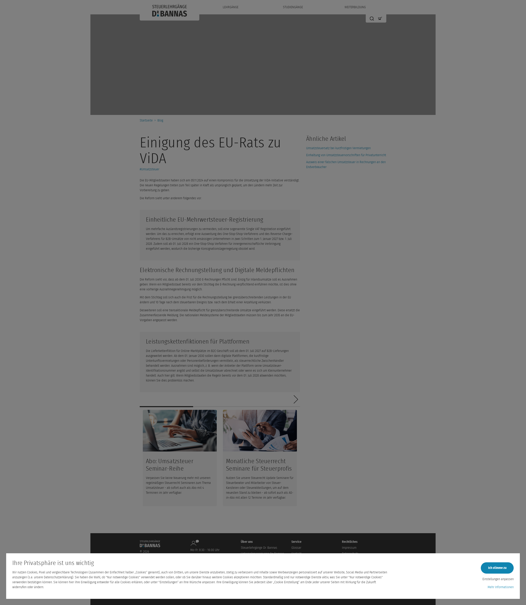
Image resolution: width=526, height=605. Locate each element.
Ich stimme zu (497, 567)
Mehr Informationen (501, 587)
